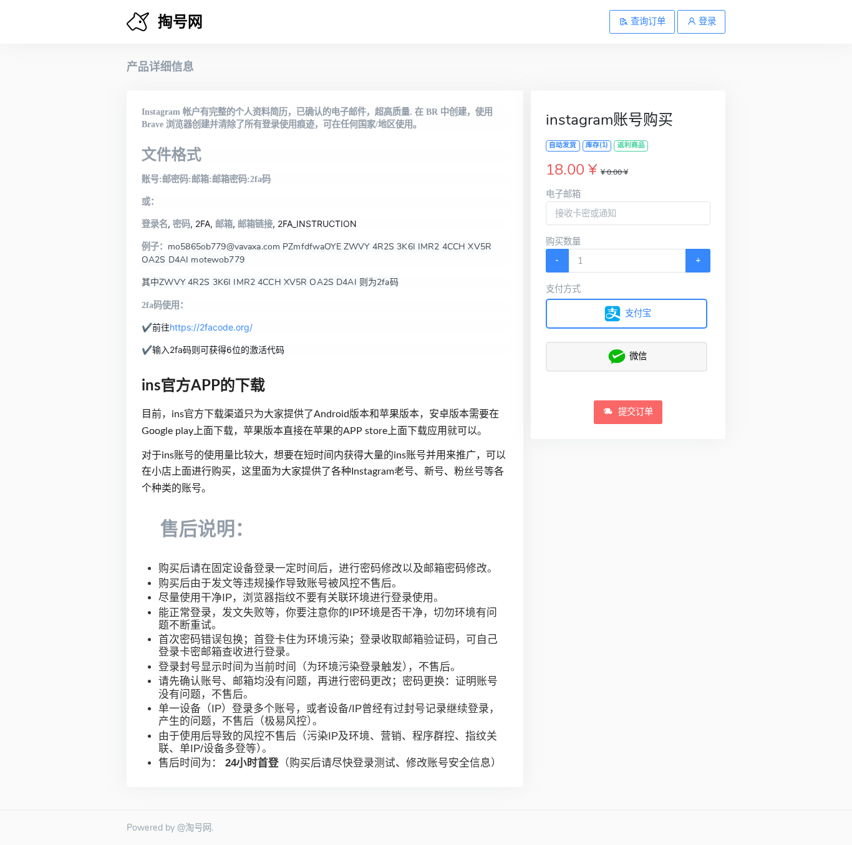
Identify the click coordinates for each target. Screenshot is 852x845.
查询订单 (647, 21)
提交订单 (634, 411)
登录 (706, 21)
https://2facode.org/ (211, 327)
